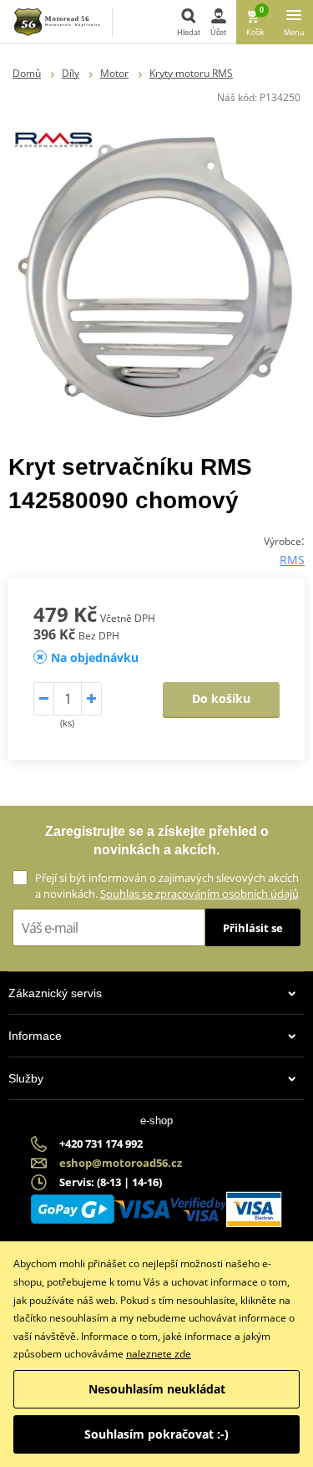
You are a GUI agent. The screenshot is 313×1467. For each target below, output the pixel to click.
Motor (114, 73)
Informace (35, 1035)
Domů (27, 73)
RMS (292, 560)
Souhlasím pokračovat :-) (156, 1434)
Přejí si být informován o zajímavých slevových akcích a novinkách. (167, 885)
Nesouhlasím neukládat (156, 1389)
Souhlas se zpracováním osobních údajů (199, 893)
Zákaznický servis (55, 993)
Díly (70, 73)
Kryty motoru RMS (191, 73)
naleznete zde (158, 1354)
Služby (25, 1078)
